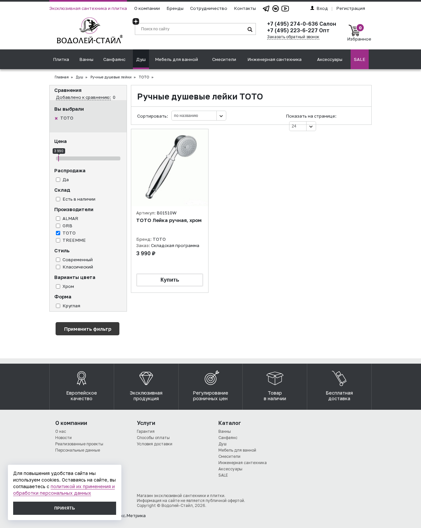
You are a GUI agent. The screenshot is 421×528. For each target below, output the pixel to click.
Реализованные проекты (79, 443)
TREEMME (74, 240)
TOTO (66, 118)
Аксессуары (329, 59)
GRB (67, 225)
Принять (64, 508)
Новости (63, 437)
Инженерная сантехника (274, 59)
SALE (359, 59)
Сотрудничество (208, 8)
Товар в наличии (275, 395)
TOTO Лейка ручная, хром (169, 220)
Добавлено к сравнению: (83, 97)
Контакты (245, 8)
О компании (147, 8)
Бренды (175, 8)
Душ (141, 59)
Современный (77, 259)
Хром (68, 286)
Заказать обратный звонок (293, 36)
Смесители (224, 59)
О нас (60, 431)
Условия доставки (154, 443)
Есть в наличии (78, 199)
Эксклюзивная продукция (146, 395)
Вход (322, 8)
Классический (77, 266)
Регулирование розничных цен (210, 395)
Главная (62, 77)
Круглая (71, 305)
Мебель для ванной (176, 59)
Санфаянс (114, 59)
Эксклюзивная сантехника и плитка (88, 8)
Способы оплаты (153, 437)
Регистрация (350, 8)
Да (65, 179)
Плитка (61, 59)
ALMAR (70, 218)
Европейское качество (81, 395)
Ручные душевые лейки (111, 77)
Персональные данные (77, 450)
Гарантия (146, 431)
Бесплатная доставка (339, 395)
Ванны (86, 59)
